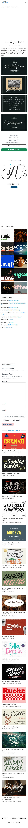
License (8, 142)
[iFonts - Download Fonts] (6, 2)
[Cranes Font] (7, 288)
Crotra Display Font (16, 317)
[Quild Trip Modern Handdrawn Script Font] (14, 740)
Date (11, 138)
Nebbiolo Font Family (14, 300)
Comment (5, 381)
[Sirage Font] (7, 261)
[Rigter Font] (20, 274)
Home (2, 7)
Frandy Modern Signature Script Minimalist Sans (11, 798)
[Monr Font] (7, 274)
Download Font (14, 149)
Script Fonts (7, 7)
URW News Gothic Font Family (12, 310)
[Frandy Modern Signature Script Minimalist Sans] (14, 788)
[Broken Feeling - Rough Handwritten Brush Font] (14, 578)
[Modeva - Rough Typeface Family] (14, 533)
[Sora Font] (20, 261)
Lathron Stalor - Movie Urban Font (12, 496)
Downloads (13, 140)
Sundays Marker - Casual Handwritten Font (13, 774)
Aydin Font (10, 322)
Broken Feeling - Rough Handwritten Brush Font (12, 588)
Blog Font (11, 319)
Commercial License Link (14, 145)
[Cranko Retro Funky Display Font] (14, 441)
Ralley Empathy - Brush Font (10, 659)
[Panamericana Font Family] (20, 235)
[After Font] (20, 288)
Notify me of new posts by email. (12, 420)
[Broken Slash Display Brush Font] (14, 672)
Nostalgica (15, 173)
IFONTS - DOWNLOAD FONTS (14, 818)
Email (4, 410)
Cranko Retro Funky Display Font (11, 451)
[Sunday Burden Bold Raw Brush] (14, 464)
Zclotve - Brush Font (8, 636)
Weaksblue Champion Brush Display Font (12, 519)
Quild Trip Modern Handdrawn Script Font (13, 750)
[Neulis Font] (7, 235)
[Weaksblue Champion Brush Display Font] (14, 509)
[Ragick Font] (7, 248)
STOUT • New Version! (13, 324)
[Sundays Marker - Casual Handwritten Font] (14, 764)
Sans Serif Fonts (12, 453)
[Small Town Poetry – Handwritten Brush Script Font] (14, 603)
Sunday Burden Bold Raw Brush (11, 473)
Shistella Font (9, 327)
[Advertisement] (14, 25)
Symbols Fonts (18, 522)
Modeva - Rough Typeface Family (12, 543)
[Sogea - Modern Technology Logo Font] (20, 248)
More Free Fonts (14, 430)
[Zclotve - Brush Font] (14, 627)
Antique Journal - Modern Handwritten (13, 565)
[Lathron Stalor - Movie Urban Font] (14, 487)
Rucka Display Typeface (9, 704)
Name (4, 404)
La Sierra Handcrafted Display (11, 727)
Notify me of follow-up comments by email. (14, 416)
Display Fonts (5, 453)
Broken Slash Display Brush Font (11, 681)
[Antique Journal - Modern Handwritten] (14, 556)
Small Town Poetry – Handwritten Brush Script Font (13, 613)
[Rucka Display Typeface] (14, 695)
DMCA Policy (18, 822)
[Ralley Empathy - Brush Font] (14, 649)
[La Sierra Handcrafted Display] (14, 717)
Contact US (9, 822)
